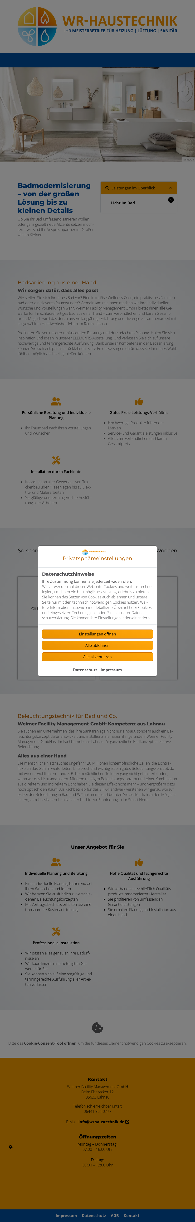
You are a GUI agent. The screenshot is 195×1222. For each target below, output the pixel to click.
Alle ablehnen (97, 645)
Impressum (111, 669)
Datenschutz (85, 669)
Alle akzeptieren (97, 656)
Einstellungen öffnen (97, 634)
